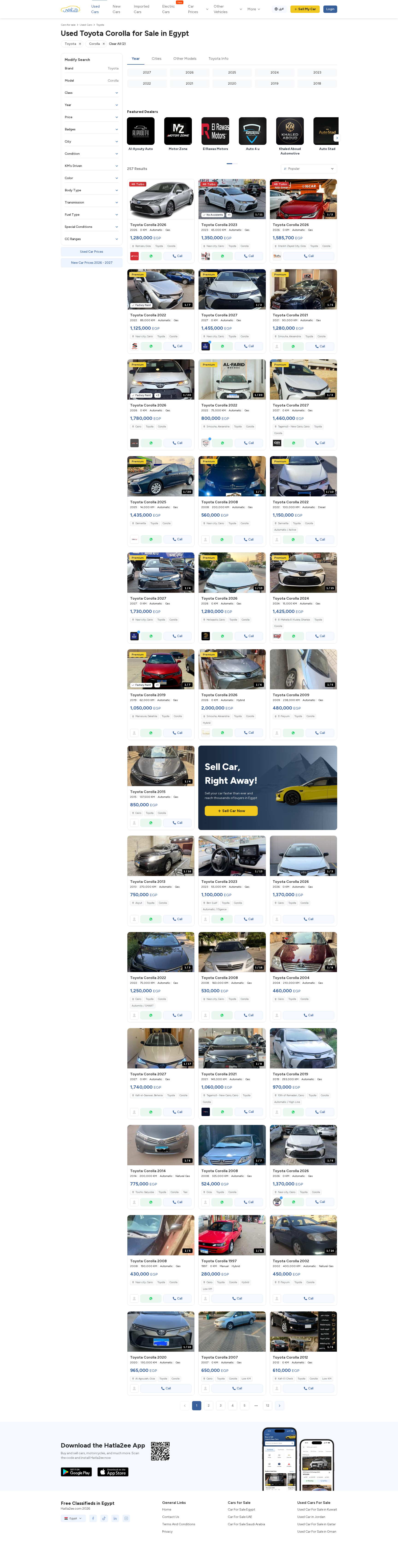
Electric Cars (172, 9)
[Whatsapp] (151, 256)
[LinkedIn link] (115, 1518)
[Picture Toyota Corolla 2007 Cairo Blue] (232, 1331)
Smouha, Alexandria (289, 336)
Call (179, 256)
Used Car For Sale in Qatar (316, 1524)
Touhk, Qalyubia (144, 1192)
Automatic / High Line (287, 1102)
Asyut (138, 902)
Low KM (207, 1289)
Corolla (171, 246)
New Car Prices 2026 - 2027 (92, 263)
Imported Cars (141, 9)
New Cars (117, 9)
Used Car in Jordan (311, 1517)
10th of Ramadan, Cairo (291, 1095)
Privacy (167, 1532)
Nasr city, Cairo (215, 246)
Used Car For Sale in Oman (316, 1532)
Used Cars (95, 9)
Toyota (159, 246)
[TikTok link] (104, 1518)
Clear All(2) (117, 44)
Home (166, 1509)
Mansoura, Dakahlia (146, 716)
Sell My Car (307, 9)
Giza (209, 1192)
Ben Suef (212, 902)
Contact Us (170, 1517)
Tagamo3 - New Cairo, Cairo (222, 1095)
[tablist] (232, 59)
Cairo (138, 813)
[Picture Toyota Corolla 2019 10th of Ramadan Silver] (303, 1048)
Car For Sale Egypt (241, 1509)
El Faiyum (284, 716)
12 (267, 1406)
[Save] (189, 184)
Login (330, 9)
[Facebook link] (93, 1518)
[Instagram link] (126, 1518)
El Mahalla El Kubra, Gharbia (294, 619)
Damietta (140, 523)
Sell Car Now (233, 811)
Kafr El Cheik (285, 1378)
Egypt (73, 1518)
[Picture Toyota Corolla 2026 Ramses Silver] (160, 199)
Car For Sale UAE (240, 1517)
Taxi (185, 1192)
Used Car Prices (91, 252)
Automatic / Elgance (215, 909)
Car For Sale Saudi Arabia (246, 1524)
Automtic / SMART (143, 1005)
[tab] (135, 59)
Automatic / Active (285, 529)
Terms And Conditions (178, 1524)
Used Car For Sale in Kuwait (317, 1509)
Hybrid (207, 722)
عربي (281, 8)
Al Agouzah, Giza (145, 1378)
